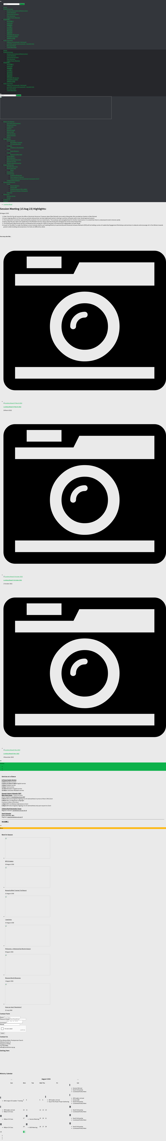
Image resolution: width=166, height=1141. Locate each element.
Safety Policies (11, 135)
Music (12, 170)
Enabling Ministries (16, 175)
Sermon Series (11, 196)
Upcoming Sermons (13, 14)
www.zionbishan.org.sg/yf (15, 817)
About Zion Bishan (8, 121)
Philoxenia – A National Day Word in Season (18, 949)
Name (2, 1017)
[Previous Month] (11, 1079)
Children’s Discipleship (17, 147)
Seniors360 (13, 187)
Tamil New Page (11, 47)
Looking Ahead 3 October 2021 (12, 580)
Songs (9, 198)
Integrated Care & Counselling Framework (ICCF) (24, 179)
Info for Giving (11, 134)
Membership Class (12, 166)
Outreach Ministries (9, 182)
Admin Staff (10, 132)
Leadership (10, 127)
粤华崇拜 (9, 31)
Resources (6, 194)
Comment (3, 1023)
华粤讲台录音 (11, 38)
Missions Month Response (13, 978)
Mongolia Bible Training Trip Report (16, 890)
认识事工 (9, 27)
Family (9, 153)
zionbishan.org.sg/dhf (18, 797)
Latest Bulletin (11, 12)
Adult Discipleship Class (14, 160)
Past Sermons (11, 16)
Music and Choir (11, 168)
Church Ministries (8, 165)
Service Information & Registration (17, 11)
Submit (2, 1033)
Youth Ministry (14, 151)
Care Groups (10, 173)
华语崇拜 (9, 29)
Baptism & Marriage (16, 154)
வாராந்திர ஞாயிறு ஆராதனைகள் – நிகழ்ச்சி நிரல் (20, 44)
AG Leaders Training (16, 142)
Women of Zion (11, 161)
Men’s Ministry (11, 158)
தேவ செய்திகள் (11, 45)
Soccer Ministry (14, 186)
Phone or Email (5, 1019)
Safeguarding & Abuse (13, 180)
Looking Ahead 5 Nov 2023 (11, 753)
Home (5, 7)
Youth (8, 149)
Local (8, 184)
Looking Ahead (7, 204)
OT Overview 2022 (15, 144)
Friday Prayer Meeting (13, 18)
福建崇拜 (9, 33)
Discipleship (7, 139)
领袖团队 (9, 25)
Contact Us (6, 199)
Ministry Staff (11, 130)
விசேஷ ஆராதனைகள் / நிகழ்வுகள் (16, 42)
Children (9, 146)
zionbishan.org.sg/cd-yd (19, 810)
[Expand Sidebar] (0, 760)
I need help (8, 919)
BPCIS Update (9, 861)
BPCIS (9, 137)
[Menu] (0, 1)
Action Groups (11, 140)
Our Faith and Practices (14, 123)
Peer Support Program (17, 177)
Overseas (9, 192)
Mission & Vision (11, 125)
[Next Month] (78, 1079)
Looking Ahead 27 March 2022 (12, 407)
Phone (2, 1024)
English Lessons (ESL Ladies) (18, 189)
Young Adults (11, 156)
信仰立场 (9, 23)
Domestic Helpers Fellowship (19, 191)
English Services (8, 9)
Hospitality (10, 172)
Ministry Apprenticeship (14, 163)
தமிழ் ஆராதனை (8, 40)
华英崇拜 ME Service (13, 35)
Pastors (9, 128)
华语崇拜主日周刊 (12, 36)
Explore (5, 201)
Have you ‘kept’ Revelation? (13, 1007)
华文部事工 (6, 19)
